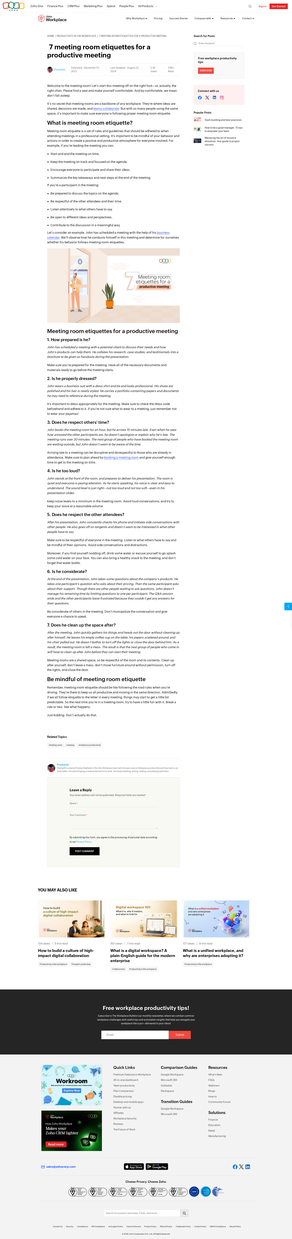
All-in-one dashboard (125, 1079)
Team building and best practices (223, 120)
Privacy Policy (150, 1226)
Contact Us (58, 1226)
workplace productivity (90, 745)
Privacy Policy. (84, 841)
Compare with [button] (202, 18)
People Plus (126, 6)
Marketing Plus (93, 6)
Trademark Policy (183, 1226)
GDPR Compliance (218, 1226)
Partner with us (122, 1107)
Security (69, 1226)
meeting (70, 745)
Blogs (211, 1090)
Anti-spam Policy (115, 1226)
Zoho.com (14, 6)
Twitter (207, 98)
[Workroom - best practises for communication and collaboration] (71, 1085)
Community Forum (219, 1101)
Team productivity (124, 1085)
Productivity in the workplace (76, 36)
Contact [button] (247, 18)
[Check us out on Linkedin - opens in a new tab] (248, 1166)
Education (214, 1125)
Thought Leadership (81, 964)
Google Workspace (172, 1074)
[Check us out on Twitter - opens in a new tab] (241, 1166)
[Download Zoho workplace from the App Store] (134, 1166)
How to (212, 1096)
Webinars (214, 1085)
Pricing (158, 18)
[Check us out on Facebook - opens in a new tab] (235, 1166)
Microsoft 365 (169, 1079)
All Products (145, 6)
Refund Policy (166, 1226)
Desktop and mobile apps (128, 1101)
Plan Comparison (123, 1090)
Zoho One (36, 6)
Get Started (278, 6)
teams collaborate (106, 108)
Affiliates (118, 1112)
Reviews (118, 1123)
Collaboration (118, 969)
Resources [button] (227, 18)
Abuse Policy (235, 1226)
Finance (213, 1119)
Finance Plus (55, 6)
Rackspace (167, 1090)
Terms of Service (134, 1226)
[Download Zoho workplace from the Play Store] (157, 1166)
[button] (288, 606)
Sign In (263, 6)
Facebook (200, 98)
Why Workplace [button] (135, 18)
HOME (50, 36)
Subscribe (206, 70)
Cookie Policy (200, 1226)
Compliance (82, 1226)
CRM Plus (74, 6)
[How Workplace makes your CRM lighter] (71, 1130)
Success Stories (178, 18)
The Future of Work (124, 1129)
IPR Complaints (98, 1226)
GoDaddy (166, 1085)
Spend (111, 6)
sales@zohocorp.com (61, 1166)
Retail (211, 1130)
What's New (215, 1074)
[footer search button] (184, 1213)
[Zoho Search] (250, 6)
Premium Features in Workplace (132, 1074)
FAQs (211, 1079)
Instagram (222, 98)
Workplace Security (125, 1118)
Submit (180, 1034)
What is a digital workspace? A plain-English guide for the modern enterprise (142, 955)
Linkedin (215, 98)
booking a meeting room (121, 457)
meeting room (55, 745)
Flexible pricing (122, 1096)
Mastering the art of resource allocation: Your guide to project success (222, 141)
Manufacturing (217, 1136)
